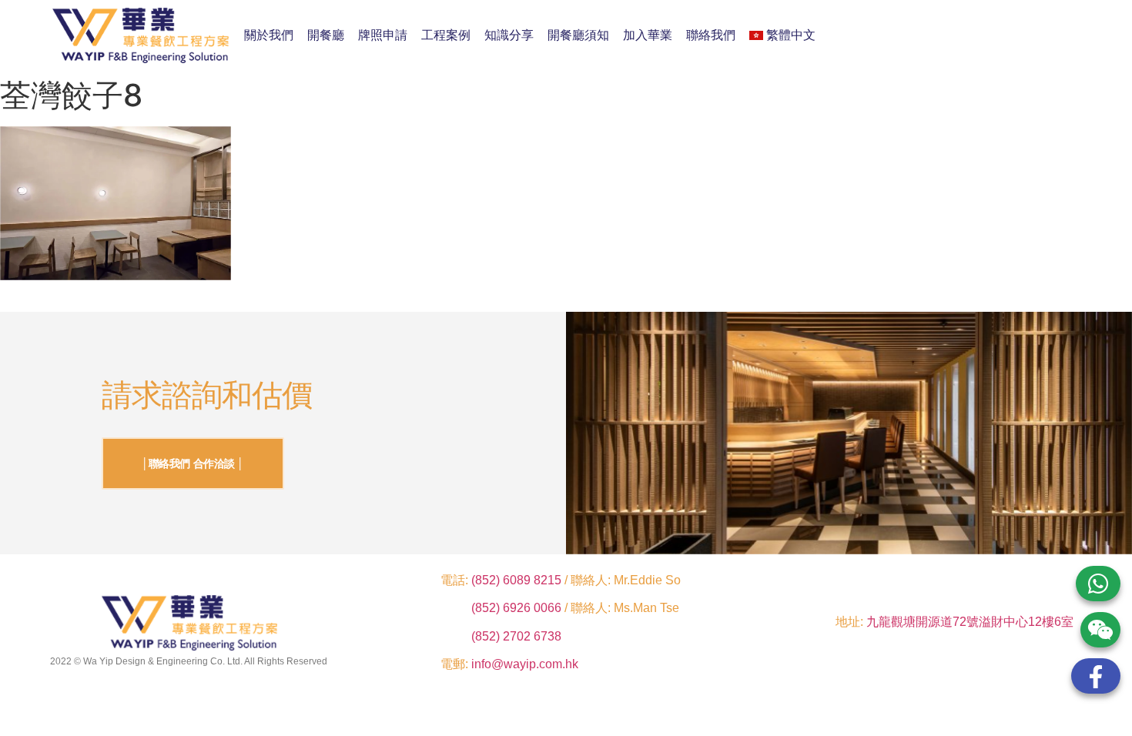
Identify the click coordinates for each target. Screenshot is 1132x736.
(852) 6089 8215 (516, 580)
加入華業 (647, 35)
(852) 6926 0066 (517, 607)
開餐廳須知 (578, 35)
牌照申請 (382, 35)
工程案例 (446, 35)
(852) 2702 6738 (516, 636)
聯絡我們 (710, 35)
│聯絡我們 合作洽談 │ (193, 463)
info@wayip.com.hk (524, 664)
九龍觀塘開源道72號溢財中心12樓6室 (969, 621)
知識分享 (509, 35)
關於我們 (268, 35)
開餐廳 (325, 35)
